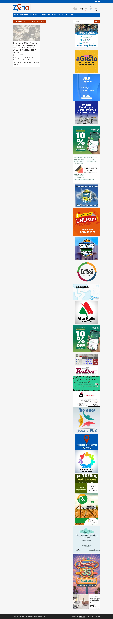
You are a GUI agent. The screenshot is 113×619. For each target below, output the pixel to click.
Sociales (33, 15)
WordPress (82, 616)
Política (43, 15)
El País (61, 15)
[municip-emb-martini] (86, 248)
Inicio (16, 15)
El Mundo (69, 15)
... (18, 64)
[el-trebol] (86, 483)
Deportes (24, 15)
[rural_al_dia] (86, 509)
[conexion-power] (86, 371)
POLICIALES (52, 15)
